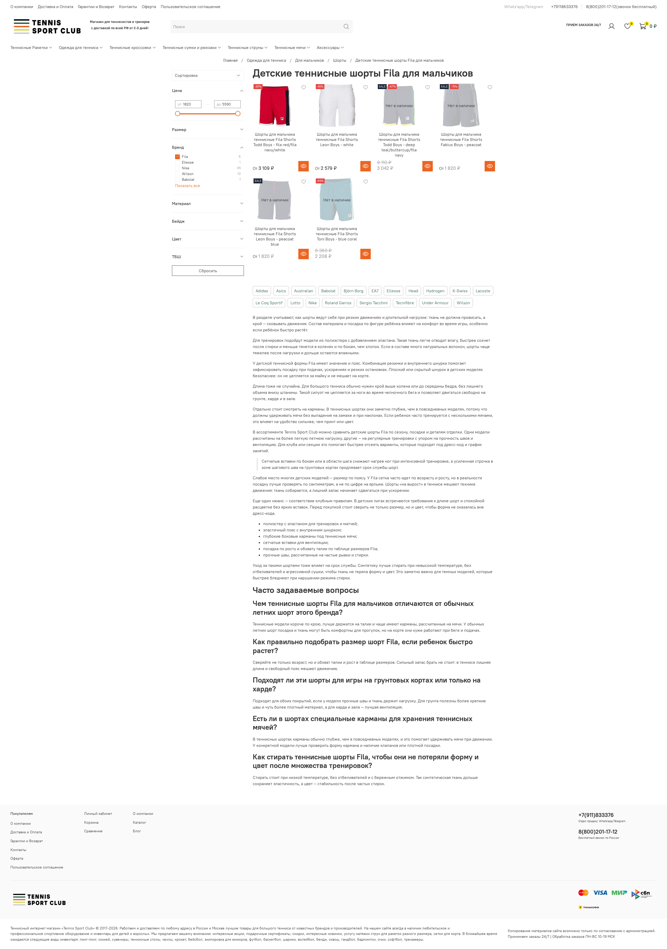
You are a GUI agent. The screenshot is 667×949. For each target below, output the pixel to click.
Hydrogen (435, 290)
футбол (255, 939)
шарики (289, 939)
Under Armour (435, 302)
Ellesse (393, 290)
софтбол (395, 939)
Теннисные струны (245, 47)
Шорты (339, 60)
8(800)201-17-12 (597, 831)
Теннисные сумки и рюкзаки (190, 47)
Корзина (91, 822)
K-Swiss (460, 290)
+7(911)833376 (596, 814)
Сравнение (93, 831)
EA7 (375, 290)
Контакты (128, 6)
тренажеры (413, 939)
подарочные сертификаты (268, 933)
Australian (303, 290)
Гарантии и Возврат (96, 6)
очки (382, 939)
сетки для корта (447, 933)
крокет (180, 939)
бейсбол (195, 939)
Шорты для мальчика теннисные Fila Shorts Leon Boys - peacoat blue (275, 236)
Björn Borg (353, 290)
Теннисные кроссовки (130, 47)
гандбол (348, 939)
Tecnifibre (405, 302)
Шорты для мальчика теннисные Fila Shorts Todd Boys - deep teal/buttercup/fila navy (399, 145)
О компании (21, 6)
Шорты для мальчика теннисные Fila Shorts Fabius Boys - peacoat (461, 139)
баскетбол (272, 939)
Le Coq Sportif (269, 302)
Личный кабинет (98, 813)
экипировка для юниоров (226, 939)
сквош (334, 939)
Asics (281, 290)
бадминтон (366, 939)
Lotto (295, 302)
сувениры (120, 939)
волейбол (306, 939)
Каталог (139, 822)
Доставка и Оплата (55, 6)
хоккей (104, 939)
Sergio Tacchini (374, 302)
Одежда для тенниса (78, 47)
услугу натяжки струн (362, 933)
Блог (137, 831)
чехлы (167, 939)
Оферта (149, 6)
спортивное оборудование (66, 933)
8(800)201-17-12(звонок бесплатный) (621, 6)
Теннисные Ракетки (29, 47)
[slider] (178, 113)
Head (413, 290)
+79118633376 (564, 6)
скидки (298, 933)
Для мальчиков (309, 60)
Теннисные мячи (290, 47)
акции (239, 933)
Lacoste (483, 290)
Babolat (328, 290)
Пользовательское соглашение (190, 6)
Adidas (262, 290)
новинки (335, 933)
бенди (321, 939)
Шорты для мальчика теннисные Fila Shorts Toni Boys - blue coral (337, 233)
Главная (230, 60)
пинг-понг (88, 939)
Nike (312, 302)
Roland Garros (338, 302)
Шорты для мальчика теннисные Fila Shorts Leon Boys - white (337, 139)
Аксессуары (328, 47)
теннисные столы (145, 939)
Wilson (463, 302)
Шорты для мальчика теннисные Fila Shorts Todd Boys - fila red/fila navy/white (275, 142)
